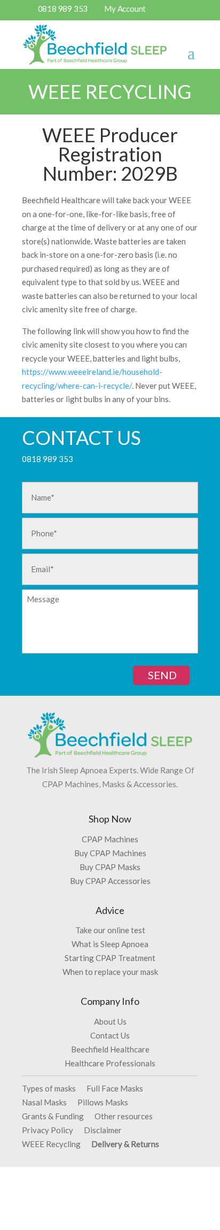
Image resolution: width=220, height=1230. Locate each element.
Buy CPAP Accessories (110, 881)
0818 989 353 (63, 8)
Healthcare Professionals (110, 1063)
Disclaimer (103, 1130)
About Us (110, 1021)
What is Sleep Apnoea (110, 944)
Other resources (124, 1116)
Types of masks (49, 1088)
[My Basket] (172, 11)
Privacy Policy (47, 1130)
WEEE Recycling (51, 1144)
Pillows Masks (102, 1102)
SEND (162, 674)
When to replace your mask (110, 972)
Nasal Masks (44, 1102)
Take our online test (110, 930)
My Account (125, 8)
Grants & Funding (53, 1116)
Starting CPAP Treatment (110, 958)
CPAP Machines (110, 839)
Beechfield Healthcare (110, 1049)
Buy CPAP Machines (110, 853)
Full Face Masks (115, 1088)
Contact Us (110, 1035)
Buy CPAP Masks (110, 867)
